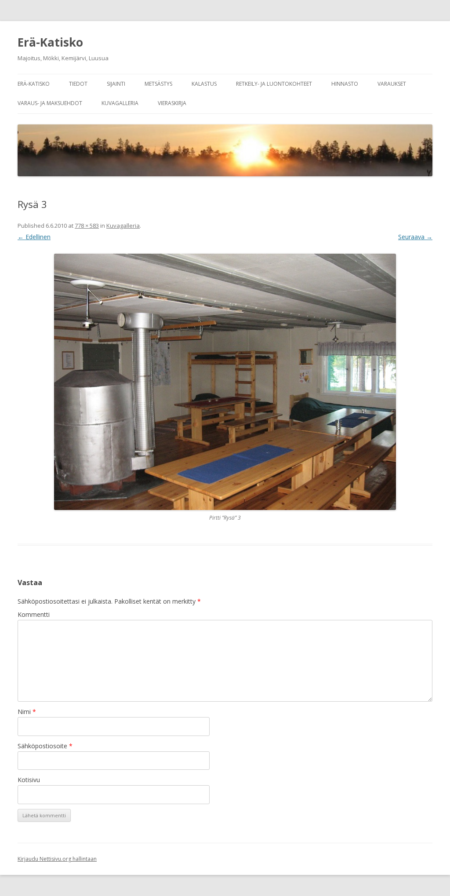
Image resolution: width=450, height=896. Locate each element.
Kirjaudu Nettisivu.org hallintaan (57, 859)
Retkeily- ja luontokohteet (274, 83)
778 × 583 (87, 225)
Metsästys (158, 83)
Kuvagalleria (120, 103)
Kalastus (204, 83)
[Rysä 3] (225, 382)
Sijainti (116, 83)
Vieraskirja (172, 103)
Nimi (27, 711)
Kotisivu (29, 780)
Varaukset (391, 83)
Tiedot (78, 83)
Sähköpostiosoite (45, 746)
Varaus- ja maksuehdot (50, 103)
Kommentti (34, 614)
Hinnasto (344, 83)
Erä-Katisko (50, 42)
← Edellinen (34, 237)
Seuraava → (415, 237)
